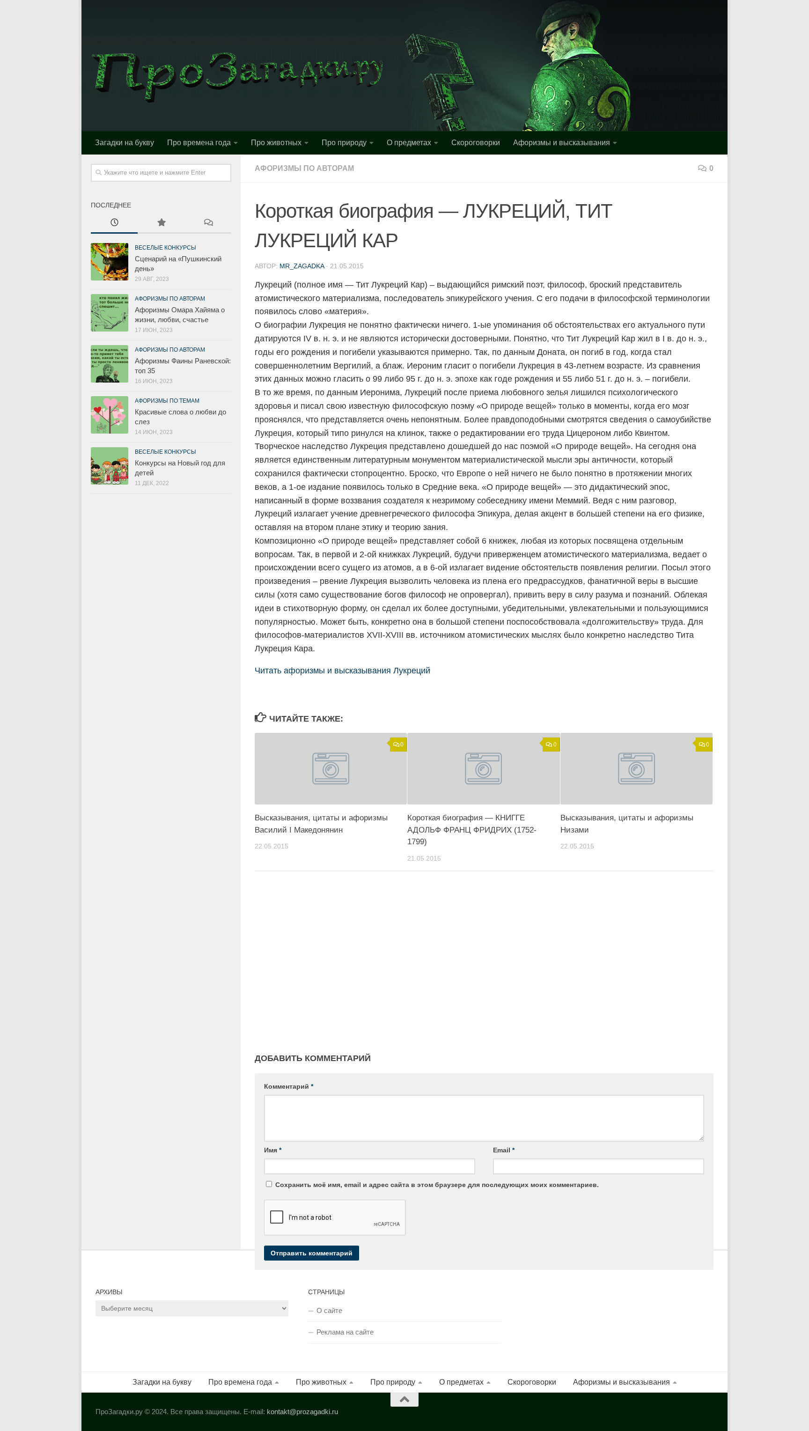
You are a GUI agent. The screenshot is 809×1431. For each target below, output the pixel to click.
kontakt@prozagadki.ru (302, 1412)
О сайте (329, 1310)
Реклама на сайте (345, 1332)
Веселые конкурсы (165, 247)
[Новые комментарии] (207, 224)
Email (504, 1150)
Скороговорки (475, 143)
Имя (272, 1150)
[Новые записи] (114, 224)
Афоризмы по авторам (304, 168)
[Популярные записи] (161, 224)
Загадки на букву (124, 143)
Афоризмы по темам (167, 401)
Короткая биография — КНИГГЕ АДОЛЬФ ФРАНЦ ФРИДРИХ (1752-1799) (472, 829)
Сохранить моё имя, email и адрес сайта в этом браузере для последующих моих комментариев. (437, 1184)
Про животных (276, 143)
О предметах (409, 143)
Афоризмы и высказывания (561, 143)
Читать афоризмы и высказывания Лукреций (342, 670)
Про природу (344, 143)
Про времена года (199, 143)
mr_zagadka (301, 266)
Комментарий (288, 1086)
